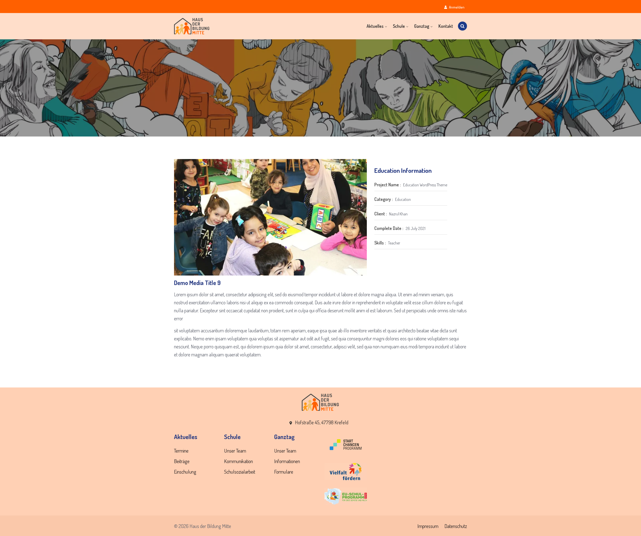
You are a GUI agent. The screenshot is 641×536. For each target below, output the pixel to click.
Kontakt (445, 26)
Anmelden (456, 7)
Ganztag (421, 26)
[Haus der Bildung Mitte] (208, 26)
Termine (181, 450)
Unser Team (235, 450)
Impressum (427, 526)
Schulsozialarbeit (239, 471)
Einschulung (185, 471)
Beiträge (182, 461)
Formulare (283, 471)
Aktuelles (375, 26)
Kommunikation (238, 461)
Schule (399, 26)
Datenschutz (455, 526)
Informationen (287, 461)
